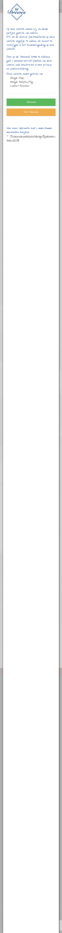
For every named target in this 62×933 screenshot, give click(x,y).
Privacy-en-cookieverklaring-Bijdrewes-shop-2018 (31, 138)
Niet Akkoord (31, 112)
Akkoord (31, 102)
